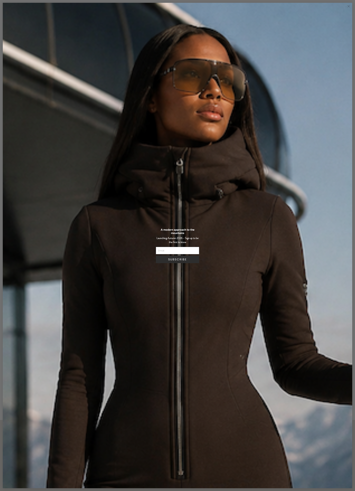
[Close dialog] (348, 6)
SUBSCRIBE (177, 259)
